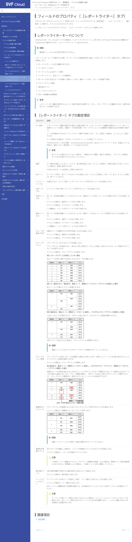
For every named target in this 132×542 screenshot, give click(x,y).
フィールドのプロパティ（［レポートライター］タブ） (15, 78)
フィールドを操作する (12, 61)
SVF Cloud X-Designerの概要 (11, 21)
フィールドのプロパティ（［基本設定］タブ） (15, 72)
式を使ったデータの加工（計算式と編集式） (14, 175)
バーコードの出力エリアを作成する (14, 131)
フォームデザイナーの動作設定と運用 (14, 190)
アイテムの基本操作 (10, 48)
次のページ (125, 530)
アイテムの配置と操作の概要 (12, 44)
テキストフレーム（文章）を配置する (14, 155)
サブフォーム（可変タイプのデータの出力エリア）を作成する (14, 101)
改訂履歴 (4, 199)
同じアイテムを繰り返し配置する (14, 115)
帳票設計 (4, 26)
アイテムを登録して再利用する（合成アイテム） (14, 161)
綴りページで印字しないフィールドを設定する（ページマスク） (15, 66)
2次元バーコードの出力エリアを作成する (15, 149)
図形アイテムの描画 (9, 166)
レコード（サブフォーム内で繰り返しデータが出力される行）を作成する (14, 108)
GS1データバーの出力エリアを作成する (15, 136)
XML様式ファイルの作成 (10, 37)
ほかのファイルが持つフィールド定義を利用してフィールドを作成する (14, 95)
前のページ (40, 530)
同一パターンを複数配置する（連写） (14, 120)
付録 (3, 194)
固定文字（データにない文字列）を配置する (14, 126)
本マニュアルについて (9, 17)
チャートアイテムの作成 (10, 170)
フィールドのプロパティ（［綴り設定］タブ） (15, 85)
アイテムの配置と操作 (9, 40)
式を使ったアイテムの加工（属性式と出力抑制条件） (14, 181)
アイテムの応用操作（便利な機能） (14, 51)
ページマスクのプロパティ (13, 90)
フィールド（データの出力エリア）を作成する (14, 56)
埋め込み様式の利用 (9, 186)
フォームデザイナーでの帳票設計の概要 (14, 31)
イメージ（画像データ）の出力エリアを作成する (14, 142)
